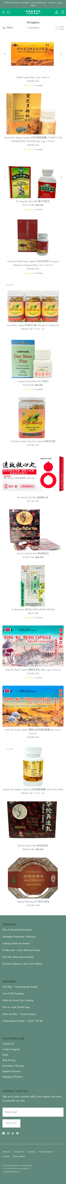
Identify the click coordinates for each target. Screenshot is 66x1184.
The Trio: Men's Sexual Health (18, 957)
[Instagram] (8, 1133)
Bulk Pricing (8, 1060)
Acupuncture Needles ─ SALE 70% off (22, 1021)
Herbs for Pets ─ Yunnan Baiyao (19, 1014)
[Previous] (4, 54)
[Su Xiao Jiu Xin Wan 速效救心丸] (33, 473)
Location (31, 1152)
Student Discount (11, 1071)
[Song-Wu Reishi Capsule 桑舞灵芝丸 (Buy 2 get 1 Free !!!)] (33, 645)
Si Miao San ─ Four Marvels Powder (21, 950)
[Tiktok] (13, 1133)
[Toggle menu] (3, 12)
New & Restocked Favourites (17, 930)
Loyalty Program (10, 1049)
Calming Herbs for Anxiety (16, 943)
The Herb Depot (12, 1165)
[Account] (55, 12)
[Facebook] (3, 1133)
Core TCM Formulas (13, 993)
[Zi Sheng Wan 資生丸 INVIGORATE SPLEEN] (33, 585)
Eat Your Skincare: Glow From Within (22, 964)
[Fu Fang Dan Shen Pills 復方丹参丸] (33, 177)
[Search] (10, 12)
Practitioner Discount (13, 1066)
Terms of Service (46, 1152)
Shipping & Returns (12, 1077)
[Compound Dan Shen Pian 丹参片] (33, 357)
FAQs (5, 1055)
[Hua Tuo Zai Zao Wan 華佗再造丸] (33, 529)
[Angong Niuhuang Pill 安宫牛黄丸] (33, 878)
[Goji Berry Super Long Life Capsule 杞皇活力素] (33, 417)
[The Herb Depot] (33, 12)
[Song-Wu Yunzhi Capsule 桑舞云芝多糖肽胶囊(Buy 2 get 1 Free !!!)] (33, 706)
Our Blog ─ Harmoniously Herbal (19, 987)
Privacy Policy (19, 1156)
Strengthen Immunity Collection (19, 936)
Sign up (11, 1123)
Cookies (5, 1156)
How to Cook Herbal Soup (16, 1007)
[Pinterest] (17, 1133)
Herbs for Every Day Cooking (17, 1000)
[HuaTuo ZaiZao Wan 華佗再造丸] (33, 821)
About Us (6, 1152)
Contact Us (8, 1044)
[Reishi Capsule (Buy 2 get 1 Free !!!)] (33, 53)
